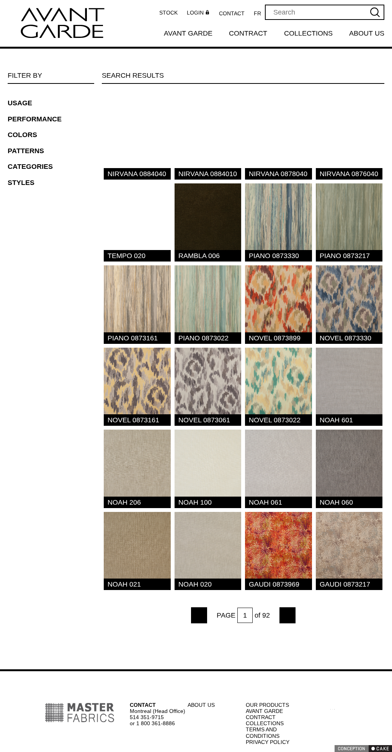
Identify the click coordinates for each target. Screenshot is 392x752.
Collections (308, 33)
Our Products (267, 704)
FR (259, 13)
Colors (22, 134)
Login (197, 13)
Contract (249, 33)
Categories (29, 166)
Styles (20, 182)
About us (367, 33)
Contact (234, 13)
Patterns (25, 150)
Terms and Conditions (263, 732)
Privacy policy (267, 741)
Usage (19, 103)
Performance (34, 119)
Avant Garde (188, 33)
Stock (171, 13)
